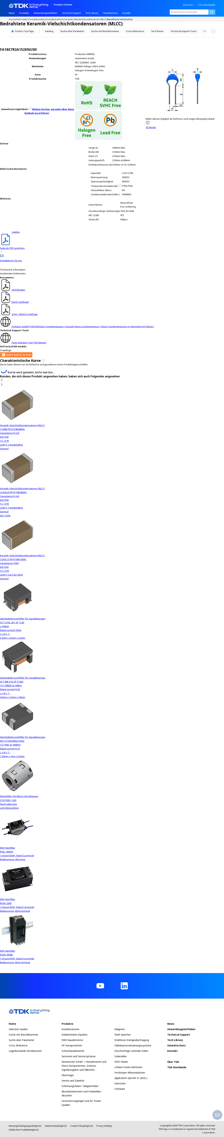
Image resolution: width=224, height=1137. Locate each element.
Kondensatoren (44, 19)
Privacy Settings (104, 1125)
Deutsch (187, 4)
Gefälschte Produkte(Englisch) (23, 1129)
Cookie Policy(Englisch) (81, 1125)
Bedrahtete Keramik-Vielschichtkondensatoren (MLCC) (79, 19)
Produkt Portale (27, 19)
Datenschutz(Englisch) (56, 1125)
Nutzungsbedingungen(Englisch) (25, 1125)
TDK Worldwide (206, 4)
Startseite (14, 19)
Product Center (63, 4)
